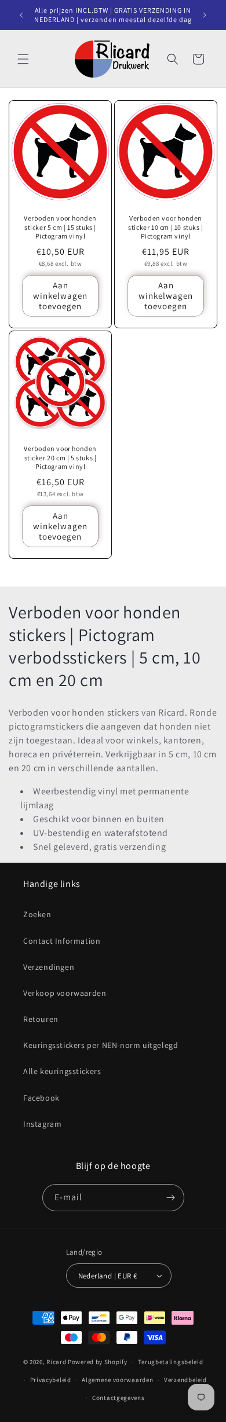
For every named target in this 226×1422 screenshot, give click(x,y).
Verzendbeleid (185, 1380)
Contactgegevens (118, 1398)
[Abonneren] (171, 1197)
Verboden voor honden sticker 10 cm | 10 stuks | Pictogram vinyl (165, 227)
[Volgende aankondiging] (204, 15)
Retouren (41, 1019)
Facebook (41, 1098)
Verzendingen (48, 967)
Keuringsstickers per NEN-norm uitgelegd (100, 1045)
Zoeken (37, 914)
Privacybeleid (50, 1380)
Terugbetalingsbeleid (170, 1362)
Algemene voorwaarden (117, 1380)
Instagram (42, 1124)
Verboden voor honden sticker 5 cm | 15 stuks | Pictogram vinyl (60, 227)
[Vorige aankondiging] (21, 15)
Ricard (56, 1362)
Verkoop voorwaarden (64, 993)
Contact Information (61, 941)
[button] (23, 59)
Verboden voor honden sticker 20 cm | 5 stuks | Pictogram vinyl (60, 457)
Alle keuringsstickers (62, 1071)
